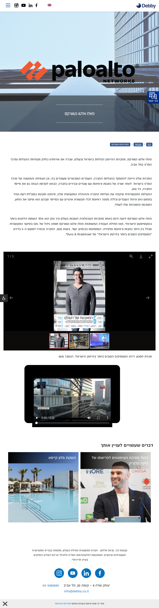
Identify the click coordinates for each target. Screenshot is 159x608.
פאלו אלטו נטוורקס (120, 144)
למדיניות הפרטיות (63, 603)
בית (149, 144)
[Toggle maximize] (151, 256)
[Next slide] (147, 297)
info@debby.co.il (76, 591)
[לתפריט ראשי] (8, 5)
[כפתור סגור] (5, 604)
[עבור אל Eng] (49, 5)
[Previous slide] (11, 297)
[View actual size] (131, 256)
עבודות (138, 144)
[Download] (141, 256)
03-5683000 (51, 585)
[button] (4, 298)
